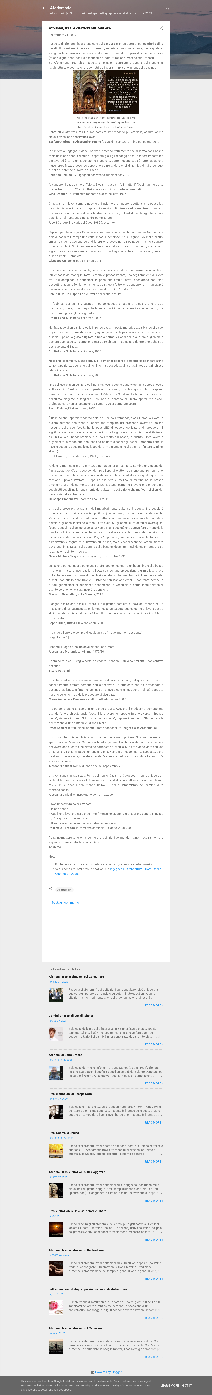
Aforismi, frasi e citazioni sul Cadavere (75, 1328)
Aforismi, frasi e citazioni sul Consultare (76, 976)
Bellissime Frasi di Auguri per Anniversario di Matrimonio (88, 1289)
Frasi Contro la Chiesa (64, 1133)
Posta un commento (65, 902)
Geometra (61, 873)
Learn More (170, 1385)
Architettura (134, 869)
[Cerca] (168, 9)
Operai (75, 873)
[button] (161, 28)
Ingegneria (117, 869)
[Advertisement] (106, 931)
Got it (187, 1385)
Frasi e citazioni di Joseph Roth (70, 1094)
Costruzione (153, 869)
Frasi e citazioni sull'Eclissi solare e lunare (77, 1211)
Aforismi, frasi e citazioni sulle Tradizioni (77, 1250)
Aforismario (61, 8)
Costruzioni (64, 889)
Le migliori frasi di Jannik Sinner (71, 1015)
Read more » (154, 1005)
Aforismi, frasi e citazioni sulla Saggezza (77, 1172)
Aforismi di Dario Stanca (65, 1055)
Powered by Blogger (108, 1372)
